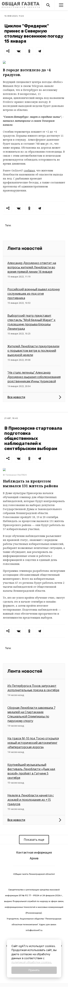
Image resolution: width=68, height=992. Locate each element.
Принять (34, 970)
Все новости (16, 397)
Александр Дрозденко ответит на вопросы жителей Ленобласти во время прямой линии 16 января (31, 267)
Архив (34, 858)
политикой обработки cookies (31, 962)
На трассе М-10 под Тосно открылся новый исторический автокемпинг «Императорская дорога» (33, 742)
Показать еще (34, 840)
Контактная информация (34, 852)
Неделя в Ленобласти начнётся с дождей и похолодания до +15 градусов (30, 799)
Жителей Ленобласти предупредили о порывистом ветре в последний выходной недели (33, 350)
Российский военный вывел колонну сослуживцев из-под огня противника (33, 293)
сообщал (29, 170)
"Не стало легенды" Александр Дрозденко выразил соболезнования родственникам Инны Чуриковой (34, 377)
